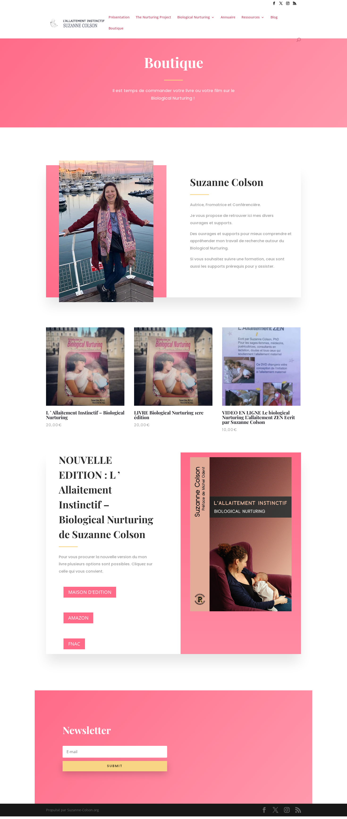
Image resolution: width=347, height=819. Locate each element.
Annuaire (228, 17)
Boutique (116, 28)
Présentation (119, 17)
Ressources (250, 17)
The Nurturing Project (153, 17)
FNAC (74, 644)
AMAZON (78, 618)
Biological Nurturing (193, 17)
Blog (274, 17)
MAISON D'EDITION (89, 592)
